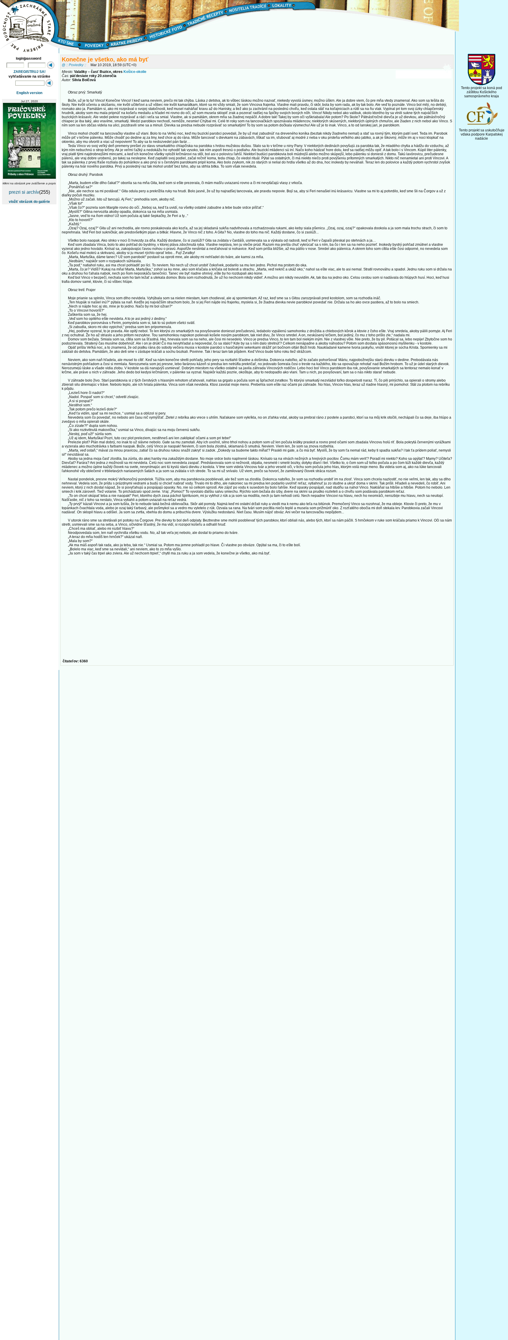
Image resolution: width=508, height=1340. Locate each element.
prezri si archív (24, 192)
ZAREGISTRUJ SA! (30, 72)
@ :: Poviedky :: (74, 65)
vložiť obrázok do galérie (29, 202)
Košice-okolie (134, 72)
